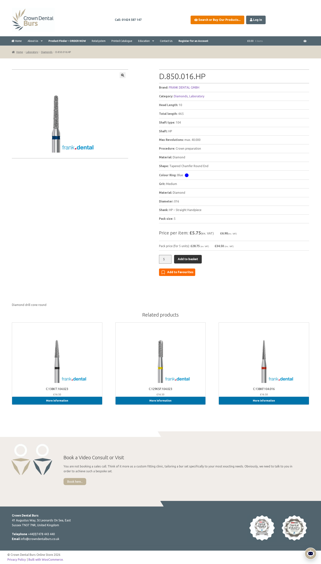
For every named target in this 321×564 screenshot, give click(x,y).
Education (144, 40)
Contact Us (166, 40)
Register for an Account (193, 40)
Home (18, 40)
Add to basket (188, 259)
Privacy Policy (16, 559)
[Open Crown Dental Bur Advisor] (311, 554)
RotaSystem (99, 40)
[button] (123, 75)
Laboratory (32, 52)
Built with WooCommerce (45, 559)
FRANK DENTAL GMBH (184, 87)
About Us (33, 40)
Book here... (74, 481)
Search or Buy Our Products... (219, 19)
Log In (257, 19)
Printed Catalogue (121, 40)
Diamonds (47, 52)
